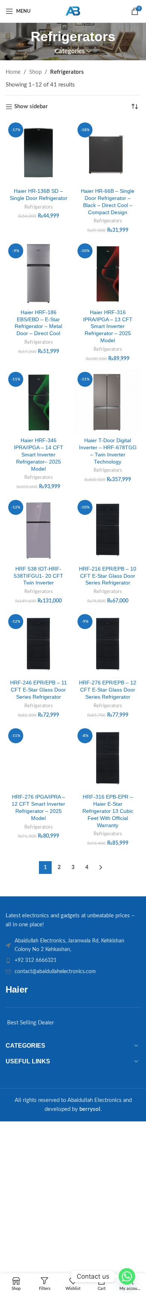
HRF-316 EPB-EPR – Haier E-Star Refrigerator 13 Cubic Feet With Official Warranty (107, 811)
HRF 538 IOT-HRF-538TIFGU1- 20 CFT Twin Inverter (38, 576)
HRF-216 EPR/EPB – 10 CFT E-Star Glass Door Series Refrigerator (107, 576)
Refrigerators (38, 207)
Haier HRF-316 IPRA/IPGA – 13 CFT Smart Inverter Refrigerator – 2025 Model (108, 327)
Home (13, 72)
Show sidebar (31, 106)
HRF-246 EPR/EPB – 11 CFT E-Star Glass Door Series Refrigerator (38, 690)
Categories (70, 51)
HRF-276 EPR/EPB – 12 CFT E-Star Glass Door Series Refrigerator (107, 690)
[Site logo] (73, 11)
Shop (35, 72)
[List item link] (73, 960)
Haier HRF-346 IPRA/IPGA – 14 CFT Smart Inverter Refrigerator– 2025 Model (38, 455)
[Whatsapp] (127, 1276)
